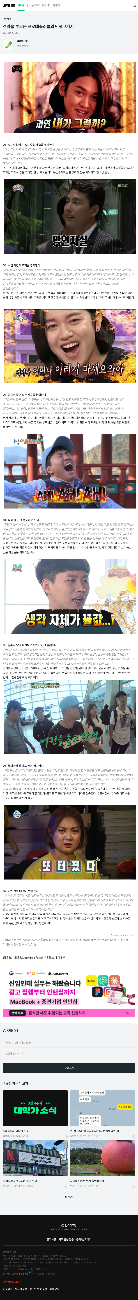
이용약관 (7, 1289)
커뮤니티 (46, 5)
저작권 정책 (21, 1289)
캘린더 (56, 5)
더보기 (69, 1197)
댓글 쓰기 (69, 1068)
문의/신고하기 (83, 1239)
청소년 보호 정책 (38, 1289)
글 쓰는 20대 (33, 5)
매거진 (20, 5)
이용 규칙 (54, 1289)
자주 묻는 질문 (66, 1239)
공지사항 (51, 1239)
